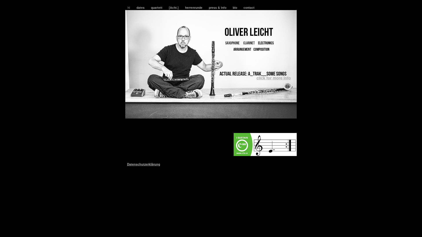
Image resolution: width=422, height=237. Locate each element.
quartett (157, 7)
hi (129, 7)
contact (249, 7)
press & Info (218, 7)
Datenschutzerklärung (143, 164)
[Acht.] (174, 7)
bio (235, 7)
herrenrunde (194, 7)
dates (141, 7)
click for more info (273, 78)
